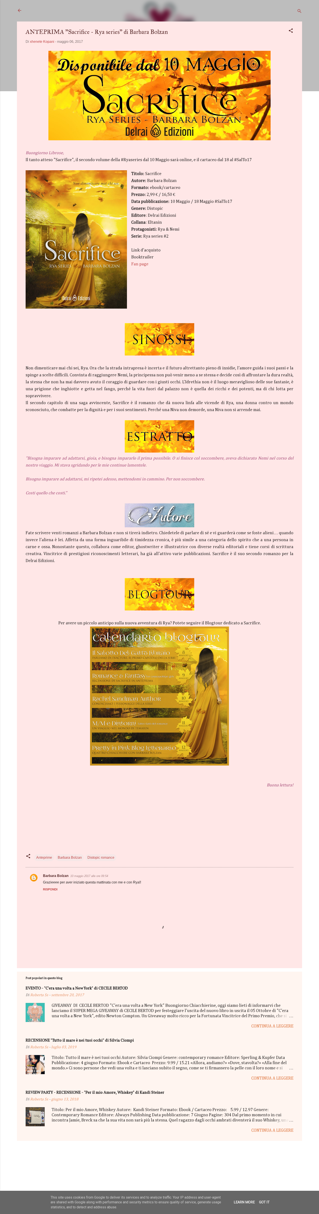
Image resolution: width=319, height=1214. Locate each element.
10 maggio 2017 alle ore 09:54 (89, 876)
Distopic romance (100, 857)
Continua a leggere (272, 1026)
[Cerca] (299, 11)
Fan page (139, 264)
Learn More (244, 1202)
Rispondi (50, 889)
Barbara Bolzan (70, 857)
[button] (290, 31)
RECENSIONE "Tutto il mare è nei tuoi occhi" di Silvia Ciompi (80, 1040)
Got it (264, 1202)
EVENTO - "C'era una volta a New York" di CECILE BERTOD (77, 988)
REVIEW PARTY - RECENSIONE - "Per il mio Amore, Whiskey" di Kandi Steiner (95, 1092)
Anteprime (44, 857)
